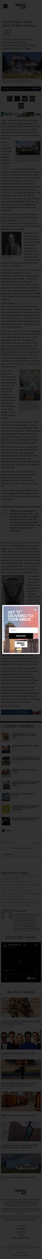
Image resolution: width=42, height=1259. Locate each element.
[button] (35, 609)
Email (12, 626)
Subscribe (21, 636)
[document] (21, 629)
